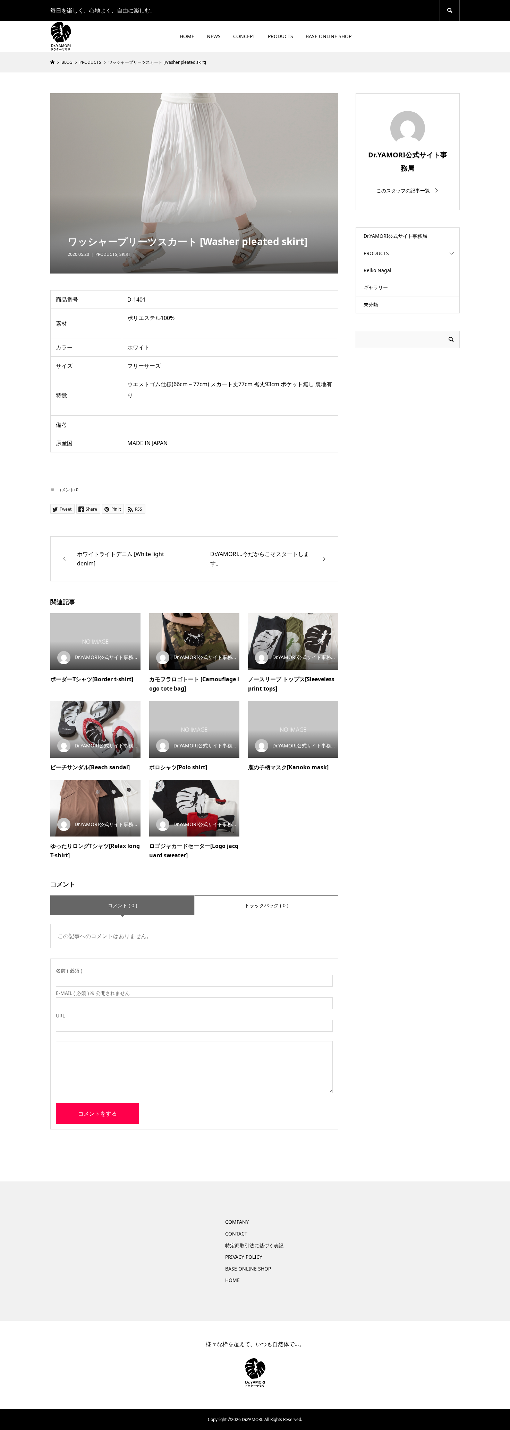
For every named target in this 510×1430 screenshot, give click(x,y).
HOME (187, 36)
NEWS (214, 36)
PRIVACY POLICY (243, 1257)
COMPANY (237, 1222)
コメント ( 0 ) (122, 905)
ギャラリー (376, 287)
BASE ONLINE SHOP (328, 36)
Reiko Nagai (377, 270)
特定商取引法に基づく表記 (254, 1245)
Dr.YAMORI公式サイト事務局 (395, 236)
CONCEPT (244, 36)
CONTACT (236, 1233)
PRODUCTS (280, 36)
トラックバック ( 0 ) (266, 905)
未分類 (371, 304)
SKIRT (124, 254)
